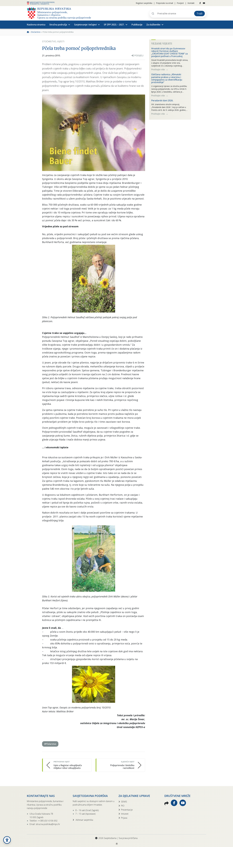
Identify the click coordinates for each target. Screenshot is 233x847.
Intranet (124, 813)
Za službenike (153, 24)
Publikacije (136, 24)
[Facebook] (200, 3)
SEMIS (124, 801)
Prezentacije (127, 809)
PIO (122, 805)
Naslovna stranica (36, 24)
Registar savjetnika (144, 3)
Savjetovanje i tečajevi (85, 24)
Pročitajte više (158, 69)
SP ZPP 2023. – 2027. (114, 24)
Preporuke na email (164, 3)
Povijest (180, 3)
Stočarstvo (35, 32)
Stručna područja (58, 24)
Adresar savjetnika (84, 819)
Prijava (124, 817)
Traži (199, 13)
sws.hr (116, 843)
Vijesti (60, 41)
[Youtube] (204, 3)
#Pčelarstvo (50, 743)
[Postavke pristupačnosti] (7, 840)
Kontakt (191, 3)
